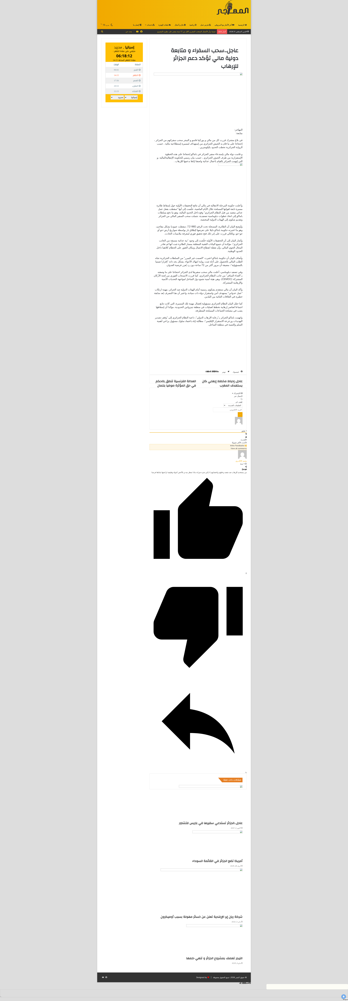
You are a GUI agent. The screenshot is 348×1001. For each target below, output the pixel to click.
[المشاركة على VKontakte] (244, 469)
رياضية (192, 25)
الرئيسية (241, 25)
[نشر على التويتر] (246, 469)
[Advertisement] (148, 10)
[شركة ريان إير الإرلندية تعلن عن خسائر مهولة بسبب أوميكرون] (202, 891)
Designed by (201, 977)
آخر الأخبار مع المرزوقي (223, 25)
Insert (345, 999)
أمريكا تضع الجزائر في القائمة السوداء (217, 861)
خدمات (149, 25)
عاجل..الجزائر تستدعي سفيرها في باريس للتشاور (211, 823)
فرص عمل (204, 25)
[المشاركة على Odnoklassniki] (242, 469)
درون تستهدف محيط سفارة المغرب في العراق (198, 31)
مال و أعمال (179, 25)
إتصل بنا (136, 25)
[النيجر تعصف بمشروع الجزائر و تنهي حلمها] (214, 940)
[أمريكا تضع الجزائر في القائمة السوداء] (217, 845)
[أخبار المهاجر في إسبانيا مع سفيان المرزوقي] (232, 7)
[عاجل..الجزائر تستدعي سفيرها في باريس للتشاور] (211, 803)
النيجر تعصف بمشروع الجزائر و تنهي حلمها (214, 958)
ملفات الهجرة (164, 25)
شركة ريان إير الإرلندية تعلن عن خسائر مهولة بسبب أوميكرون (202, 917)
